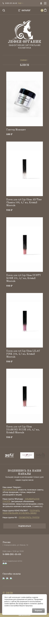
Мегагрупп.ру (24, 615)
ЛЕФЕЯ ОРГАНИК (24, 42)
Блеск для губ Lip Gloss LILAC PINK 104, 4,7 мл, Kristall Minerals (23, 354)
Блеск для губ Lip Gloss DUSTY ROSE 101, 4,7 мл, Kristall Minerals (23, 278)
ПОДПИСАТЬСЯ (10, 490)
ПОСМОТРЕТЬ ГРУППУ (29, 517)
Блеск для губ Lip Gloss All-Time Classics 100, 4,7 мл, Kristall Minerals (24, 202)
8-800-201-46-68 (12, 554)
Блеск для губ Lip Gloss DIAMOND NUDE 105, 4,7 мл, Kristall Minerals (23, 430)
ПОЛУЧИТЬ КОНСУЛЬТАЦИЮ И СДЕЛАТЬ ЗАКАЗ (21, 511)
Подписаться (24, 526)
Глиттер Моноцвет (16, 130)
